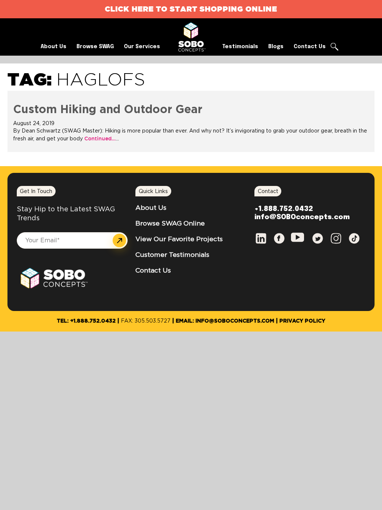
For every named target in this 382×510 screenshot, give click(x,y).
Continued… (99, 139)
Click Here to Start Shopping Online (191, 8)
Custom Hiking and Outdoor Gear (107, 109)
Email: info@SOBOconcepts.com (225, 321)
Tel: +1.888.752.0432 (86, 321)
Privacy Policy (302, 321)
